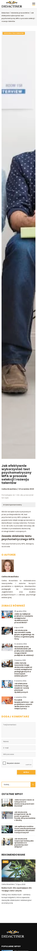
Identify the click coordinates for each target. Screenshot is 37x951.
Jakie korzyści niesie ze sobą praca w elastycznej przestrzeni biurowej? (24, 803)
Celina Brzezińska (9, 489)
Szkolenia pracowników (14, 33)
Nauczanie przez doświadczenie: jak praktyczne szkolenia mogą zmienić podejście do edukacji (23, 651)
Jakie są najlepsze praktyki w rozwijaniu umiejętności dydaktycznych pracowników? (23, 618)
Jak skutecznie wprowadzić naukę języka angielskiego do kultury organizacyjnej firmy (24, 634)
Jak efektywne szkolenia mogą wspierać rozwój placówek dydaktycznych (21, 688)
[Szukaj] (33, 784)
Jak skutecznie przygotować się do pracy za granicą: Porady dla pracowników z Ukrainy (24, 816)
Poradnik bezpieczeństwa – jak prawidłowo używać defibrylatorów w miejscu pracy (23, 704)
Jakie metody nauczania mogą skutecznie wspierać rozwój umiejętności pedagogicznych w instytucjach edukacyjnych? (23, 669)
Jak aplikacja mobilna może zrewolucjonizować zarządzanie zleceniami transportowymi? (24, 829)
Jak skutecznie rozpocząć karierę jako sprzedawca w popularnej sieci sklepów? (24, 843)
